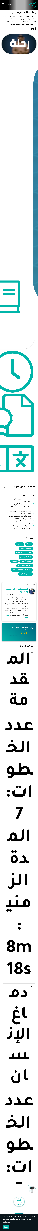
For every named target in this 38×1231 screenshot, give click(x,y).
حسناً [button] (6, 1227)
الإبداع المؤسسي (25, 557)
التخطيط (20, 544)
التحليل (14, 561)
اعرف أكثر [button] (6, 1222)
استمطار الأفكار (25, 548)
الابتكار (29, 544)
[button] (19, 487)
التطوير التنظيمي (25, 574)
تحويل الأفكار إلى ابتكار (23, 552)
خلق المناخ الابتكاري (24, 565)
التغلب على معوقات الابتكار (21, 570)
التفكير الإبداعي (26, 561)
